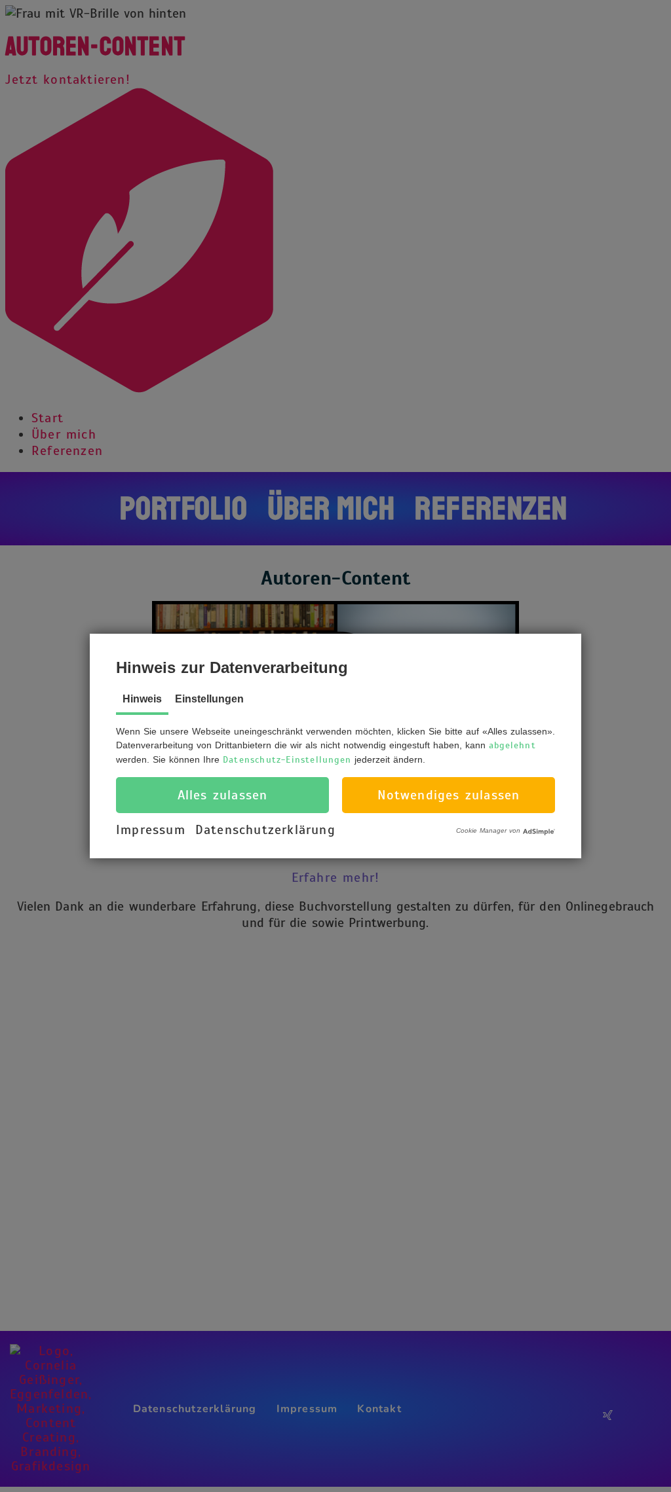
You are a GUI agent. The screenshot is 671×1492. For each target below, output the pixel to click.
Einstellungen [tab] (209, 698)
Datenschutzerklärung (265, 830)
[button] (222, 795)
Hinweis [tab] (142, 698)
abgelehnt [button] (512, 745)
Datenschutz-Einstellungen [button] (287, 759)
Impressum (150, 830)
